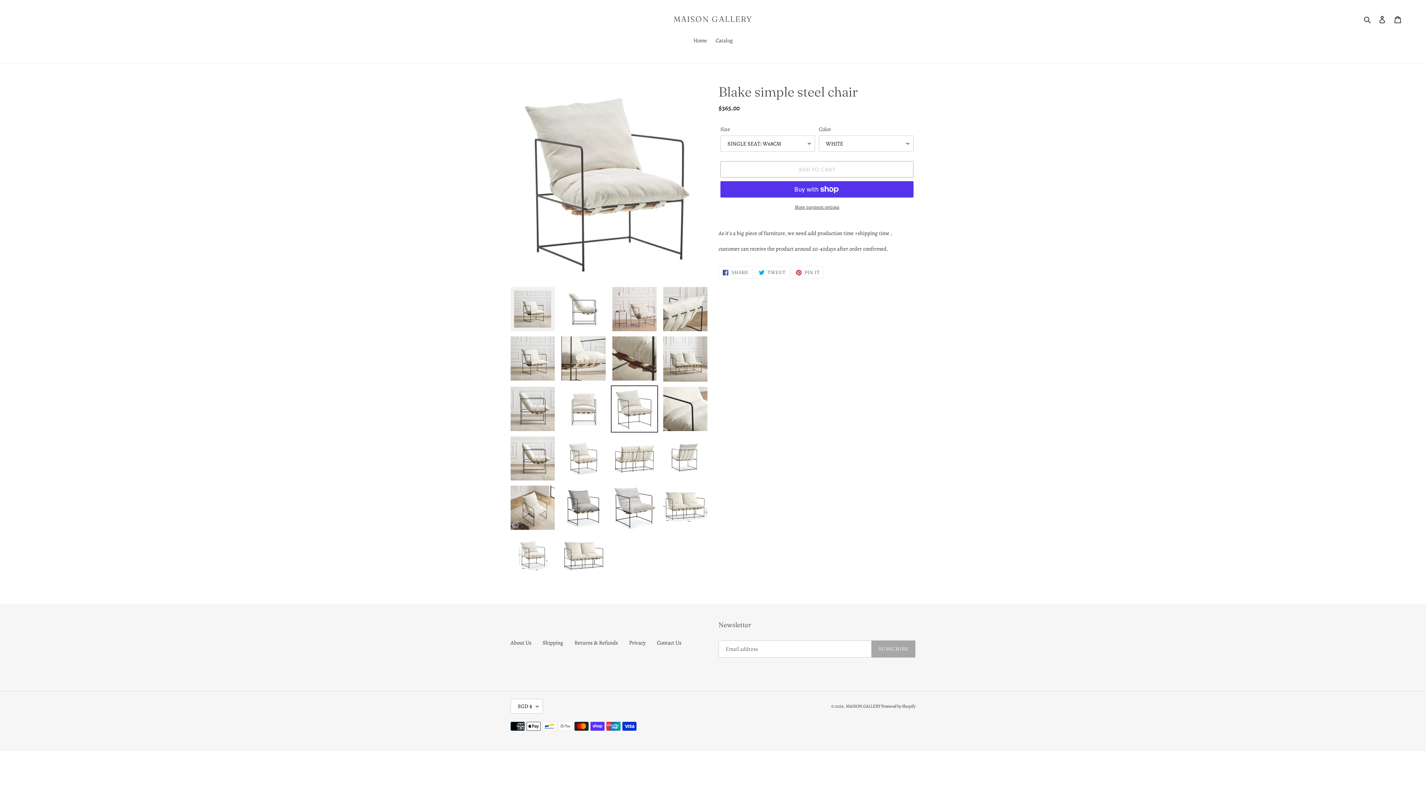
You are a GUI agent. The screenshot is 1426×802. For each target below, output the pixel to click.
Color (825, 129)
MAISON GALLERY (713, 19)
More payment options (817, 207)
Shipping (553, 642)
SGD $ (525, 706)
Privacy (637, 642)
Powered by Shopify (898, 706)
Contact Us (669, 642)
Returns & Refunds (596, 642)
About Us (521, 642)
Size (725, 129)
